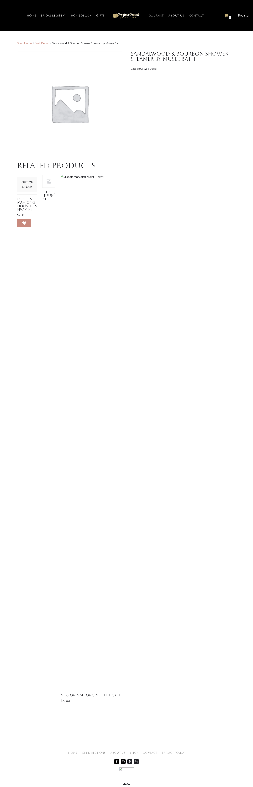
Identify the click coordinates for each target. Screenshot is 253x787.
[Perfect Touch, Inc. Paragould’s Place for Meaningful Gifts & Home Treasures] (126, 15)
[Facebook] (116, 761)
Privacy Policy (173, 752)
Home (31, 15)
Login (126, 783)
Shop (134, 752)
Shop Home (24, 43)
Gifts (100, 15)
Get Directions (94, 752)
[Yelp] (136, 761)
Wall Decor (42, 43)
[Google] (129, 761)
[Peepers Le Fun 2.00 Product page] (49, 181)
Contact (196, 15)
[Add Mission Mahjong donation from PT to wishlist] (24, 223)
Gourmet (156, 15)
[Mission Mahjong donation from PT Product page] (27, 185)
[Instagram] (123, 761)
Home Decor (81, 15)
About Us (176, 15)
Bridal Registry (53, 15)
